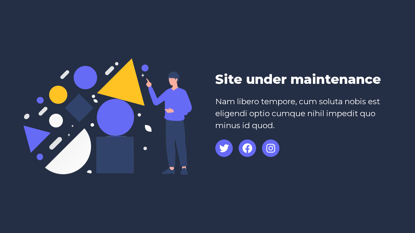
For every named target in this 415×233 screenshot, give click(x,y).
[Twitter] (224, 148)
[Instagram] (270, 148)
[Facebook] (247, 148)
